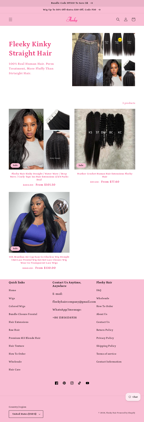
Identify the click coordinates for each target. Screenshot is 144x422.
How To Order (17, 354)
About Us (101, 314)
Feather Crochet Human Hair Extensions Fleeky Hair (104, 175)
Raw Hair (14, 330)
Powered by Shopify (126, 413)
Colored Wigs (17, 306)
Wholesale (15, 361)
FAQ (98, 290)
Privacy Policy (105, 338)
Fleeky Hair (111, 413)
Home (12, 290)
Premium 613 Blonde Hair (25, 338)
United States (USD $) (24, 414)
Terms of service (106, 354)
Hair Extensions (18, 322)
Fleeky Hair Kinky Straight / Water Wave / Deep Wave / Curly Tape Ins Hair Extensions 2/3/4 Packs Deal (39, 176)
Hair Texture (16, 346)
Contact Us (103, 322)
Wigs (12, 298)
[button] (10, 19)
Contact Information (109, 361)
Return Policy (104, 330)
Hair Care (14, 369)
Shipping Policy (106, 346)
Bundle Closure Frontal (23, 314)
